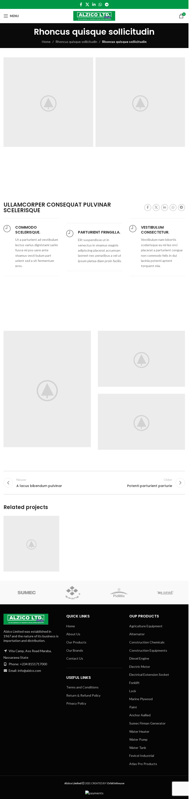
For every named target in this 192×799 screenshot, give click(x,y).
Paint (133, 707)
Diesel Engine (139, 658)
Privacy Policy (76, 703)
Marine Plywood (141, 699)
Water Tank (137, 748)
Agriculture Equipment (145, 626)
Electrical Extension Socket (149, 674)
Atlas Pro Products (143, 764)
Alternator (137, 634)
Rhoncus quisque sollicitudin (76, 42)
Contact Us (74, 658)
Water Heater (139, 731)
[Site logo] (94, 16)
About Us (73, 634)
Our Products (76, 642)
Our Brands (74, 650)
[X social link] (87, 4)
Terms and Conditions (82, 687)
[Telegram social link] (106, 4)
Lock (132, 691)
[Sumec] (27, 592)
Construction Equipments (148, 650)
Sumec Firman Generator (147, 723)
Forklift (134, 683)
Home (46, 42)
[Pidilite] (119, 592)
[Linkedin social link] (94, 4)
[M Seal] (165, 592)
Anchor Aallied (140, 715)
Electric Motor (139, 667)
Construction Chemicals (147, 642)
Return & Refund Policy (83, 695)
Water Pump (138, 739)
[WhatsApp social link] (100, 4)
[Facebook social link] (81, 4)
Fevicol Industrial (141, 756)
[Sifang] (73, 592)
